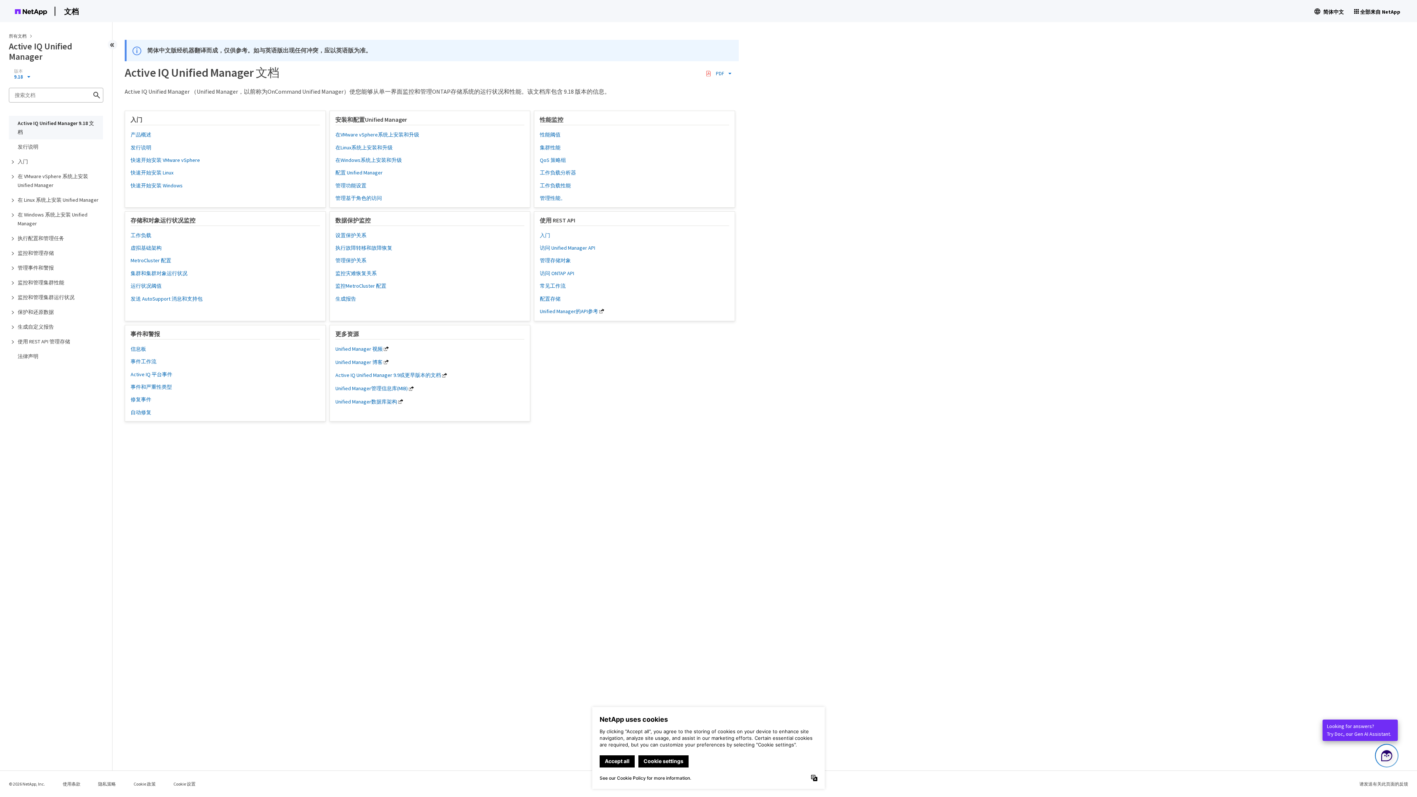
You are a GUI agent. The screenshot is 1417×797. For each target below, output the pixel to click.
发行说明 (28, 146)
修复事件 (141, 399)
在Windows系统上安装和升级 (368, 160)
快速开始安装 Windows (157, 185)
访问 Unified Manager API (567, 248)
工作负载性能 (555, 185)
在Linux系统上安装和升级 (364, 147)
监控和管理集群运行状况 (46, 297)
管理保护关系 (350, 260)
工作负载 (141, 235)
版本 (18, 71)
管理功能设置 (350, 185)
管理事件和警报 (36, 267)
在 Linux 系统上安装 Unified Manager (58, 200)
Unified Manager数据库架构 (366, 401)
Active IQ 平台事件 (151, 374)
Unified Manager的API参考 (569, 311)
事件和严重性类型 (151, 387)
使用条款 (71, 784)
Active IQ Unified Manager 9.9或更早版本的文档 (388, 375)
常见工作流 (553, 286)
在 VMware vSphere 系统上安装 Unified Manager (53, 180)
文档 (71, 11)
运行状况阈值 (146, 286)
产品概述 (141, 134)
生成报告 (345, 298)
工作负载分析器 (558, 172)
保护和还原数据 (36, 312)
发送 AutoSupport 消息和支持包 (167, 298)
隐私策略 (107, 784)
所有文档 (18, 36)
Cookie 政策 (145, 784)
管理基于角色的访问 (358, 198)
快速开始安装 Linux (152, 172)
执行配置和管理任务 (41, 238)
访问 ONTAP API (557, 273)
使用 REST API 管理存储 (44, 341)
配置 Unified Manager (359, 172)
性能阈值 (550, 134)
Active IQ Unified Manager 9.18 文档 (56, 127)
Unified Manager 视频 (359, 349)
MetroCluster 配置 (151, 260)
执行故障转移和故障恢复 (363, 248)
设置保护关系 (350, 235)
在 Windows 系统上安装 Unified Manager (52, 219)
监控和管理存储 (36, 253)
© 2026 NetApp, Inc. (27, 784)
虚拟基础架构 (146, 248)
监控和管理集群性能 (41, 282)
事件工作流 (143, 361)
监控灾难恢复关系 (356, 273)
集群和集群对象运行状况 (159, 273)
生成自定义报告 (36, 326)
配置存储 (550, 298)
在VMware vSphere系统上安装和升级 (377, 134)
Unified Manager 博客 (359, 362)
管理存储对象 (555, 260)
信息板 (138, 349)
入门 (23, 161)
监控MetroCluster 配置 (360, 286)
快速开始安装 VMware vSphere (165, 160)
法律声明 (28, 356)
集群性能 (550, 147)
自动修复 (141, 412)
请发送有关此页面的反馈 (1383, 784)
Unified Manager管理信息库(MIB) (371, 388)
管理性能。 (553, 198)
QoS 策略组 (553, 160)
